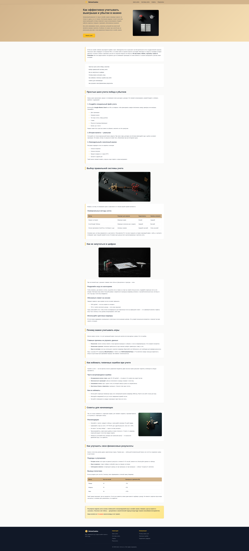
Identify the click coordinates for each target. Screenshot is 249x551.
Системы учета (145, 2)
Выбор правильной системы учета (98, 69)
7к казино (100, 514)
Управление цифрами (144, 538)
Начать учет (89, 35)
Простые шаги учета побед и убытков (99, 66)
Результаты (161, 2)
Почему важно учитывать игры (97, 75)
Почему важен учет (144, 533)
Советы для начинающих (96, 80)
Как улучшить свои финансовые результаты (101, 83)
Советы (154, 2)
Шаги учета (136, 2)
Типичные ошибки (143, 536)
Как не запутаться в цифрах (96, 72)
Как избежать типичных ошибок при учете (100, 77)
